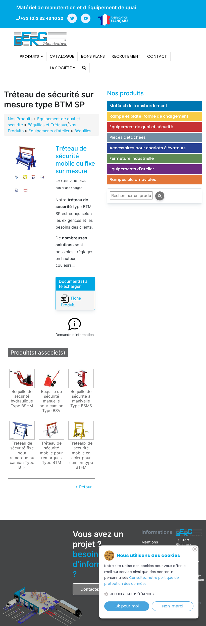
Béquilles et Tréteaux (47, 124)
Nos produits (125, 93)
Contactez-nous (96, 589)
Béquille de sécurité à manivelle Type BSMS (81, 398)
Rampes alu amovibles (133, 179)
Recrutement (126, 56)
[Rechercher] (160, 196)
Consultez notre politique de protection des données (141, 580)
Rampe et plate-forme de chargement (149, 116)
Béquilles (82, 130)
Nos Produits (20, 118)
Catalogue (62, 56)
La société (61, 68)
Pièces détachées (128, 137)
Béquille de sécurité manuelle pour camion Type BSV (51, 401)
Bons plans (93, 56)
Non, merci (172, 606)
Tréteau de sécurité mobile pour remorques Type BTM (51, 453)
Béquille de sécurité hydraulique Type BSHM (22, 398)
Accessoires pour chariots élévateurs (148, 148)
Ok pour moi (127, 606)
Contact (157, 56)
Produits (30, 56)
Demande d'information (75, 334)
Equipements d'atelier (49, 130)
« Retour (84, 486)
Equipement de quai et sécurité (141, 127)
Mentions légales (149, 545)
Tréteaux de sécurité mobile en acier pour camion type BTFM (81, 455)
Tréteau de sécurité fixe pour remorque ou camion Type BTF (22, 455)
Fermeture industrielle (132, 158)
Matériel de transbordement (138, 106)
